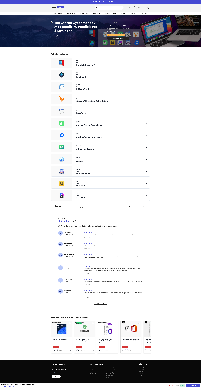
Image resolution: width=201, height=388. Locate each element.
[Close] (147, 1)
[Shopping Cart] (148, 8)
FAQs (91, 376)
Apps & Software (58, 13)
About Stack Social (144, 367)
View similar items (118, 38)
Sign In (131, 8)
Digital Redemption (95, 369)
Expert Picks (144, 13)
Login (91, 372)
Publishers (142, 372)
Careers (141, 378)
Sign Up (56, 376)
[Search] (97, 7)
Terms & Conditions (111, 369)
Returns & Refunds (111, 367)
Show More (100, 303)
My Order (93, 367)
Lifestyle (123, 13)
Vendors (141, 376)
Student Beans (110, 377)
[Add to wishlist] (52, 22)
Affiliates (141, 374)
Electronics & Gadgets (110, 13)
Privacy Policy (94, 378)
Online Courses (71, 13)
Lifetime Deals (84, 13)
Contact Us (93, 374)
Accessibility (109, 372)
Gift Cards (133, 13)
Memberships (96, 13)
